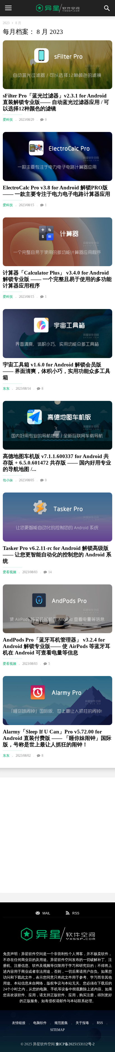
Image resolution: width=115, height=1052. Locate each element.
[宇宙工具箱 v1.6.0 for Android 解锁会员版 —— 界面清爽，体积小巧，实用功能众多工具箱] (57, 333)
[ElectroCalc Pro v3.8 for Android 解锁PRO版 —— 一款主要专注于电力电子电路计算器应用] (57, 156)
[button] (107, 8)
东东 (6, 389)
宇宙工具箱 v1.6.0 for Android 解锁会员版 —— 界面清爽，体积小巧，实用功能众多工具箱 (56, 371)
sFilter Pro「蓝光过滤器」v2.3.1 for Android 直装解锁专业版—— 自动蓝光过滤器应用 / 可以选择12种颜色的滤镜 (56, 102)
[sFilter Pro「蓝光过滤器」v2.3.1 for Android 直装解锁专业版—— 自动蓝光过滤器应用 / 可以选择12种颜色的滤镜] (57, 64)
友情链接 (18, 1023)
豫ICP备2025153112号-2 (75, 1044)
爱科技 (8, 120)
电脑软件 (40, 1023)
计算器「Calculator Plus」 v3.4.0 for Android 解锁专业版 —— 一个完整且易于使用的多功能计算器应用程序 (57, 279)
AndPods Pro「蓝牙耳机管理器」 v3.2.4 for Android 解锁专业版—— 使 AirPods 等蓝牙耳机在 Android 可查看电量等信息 (56, 646)
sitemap (57, 1030)
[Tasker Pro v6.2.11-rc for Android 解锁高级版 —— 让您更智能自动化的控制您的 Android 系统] (57, 517)
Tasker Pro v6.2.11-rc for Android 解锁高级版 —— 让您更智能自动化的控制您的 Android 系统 (57, 554)
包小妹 (8, 480)
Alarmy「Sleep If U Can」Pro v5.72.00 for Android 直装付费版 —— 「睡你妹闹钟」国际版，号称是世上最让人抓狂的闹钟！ (57, 738)
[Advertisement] (57, 835)
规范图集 (61, 1023)
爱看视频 (9, 572)
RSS (100, 1023)
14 (50, 572)
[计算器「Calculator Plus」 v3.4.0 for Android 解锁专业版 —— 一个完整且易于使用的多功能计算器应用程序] (57, 241)
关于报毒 (82, 1023)
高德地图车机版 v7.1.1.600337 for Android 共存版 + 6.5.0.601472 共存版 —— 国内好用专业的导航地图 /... (57, 462)
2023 (6, 23)
